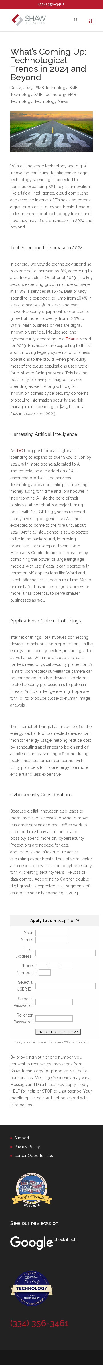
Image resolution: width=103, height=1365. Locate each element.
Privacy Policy (27, 1146)
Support (21, 1138)
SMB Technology (51, 87)
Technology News (51, 101)
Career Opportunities (33, 1155)
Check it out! (64, 1239)
